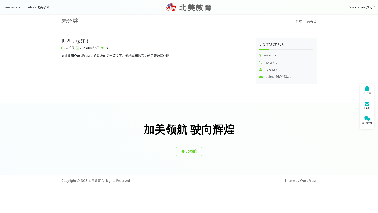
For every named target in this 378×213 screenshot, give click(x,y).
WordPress (308, 180)
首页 (299, 21)
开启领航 (189, 151)
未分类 (69, 20)
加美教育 (94, 180)
